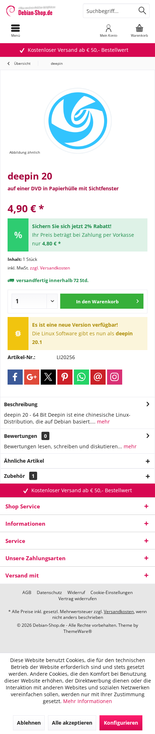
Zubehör (19, 475)
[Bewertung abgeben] (77, 198)
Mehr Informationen (87, 701)
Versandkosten (119, 611)
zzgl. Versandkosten (50, 268)
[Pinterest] (64, 377)
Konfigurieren (121, 722)
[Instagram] (114, 377)
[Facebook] (15, 377)
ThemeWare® (77, 631)
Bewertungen (20, 435)
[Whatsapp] (81, 377)
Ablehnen (29, 722)
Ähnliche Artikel (24, 460)
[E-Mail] (98, 377)
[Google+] (31, 377)
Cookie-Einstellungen (111, 592)
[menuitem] (15, 30)
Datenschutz (49, 592)
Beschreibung (20, 404)
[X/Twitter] (48, 377)
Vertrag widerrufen (77, 599)
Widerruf (76, 592)
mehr (103, 421)
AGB (26, 592)
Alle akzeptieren (72, 722)
